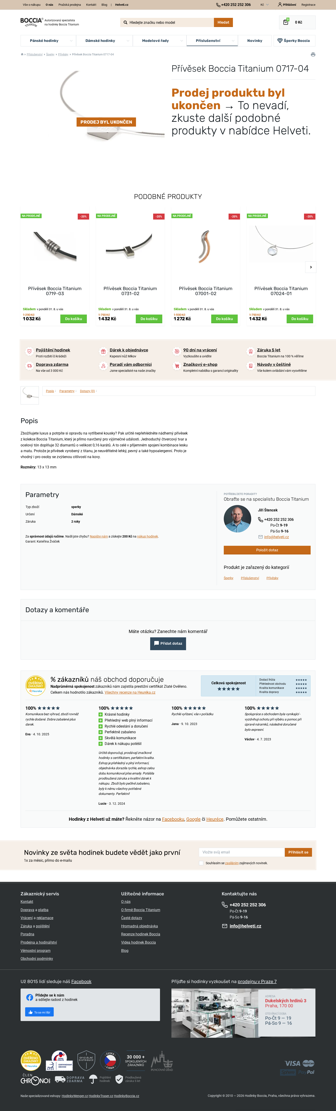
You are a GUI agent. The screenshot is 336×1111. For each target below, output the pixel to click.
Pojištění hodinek (53, 350)
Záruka (26, 926)
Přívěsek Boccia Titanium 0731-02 (130, 291)
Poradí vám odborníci (131, 364)
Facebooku (173, 819)
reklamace (45, 918)
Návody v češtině (274, 364)
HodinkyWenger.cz (75, 1096)
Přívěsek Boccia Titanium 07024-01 (281, 291)
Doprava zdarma (52, 364)
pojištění (43, 926)
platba (43, 910)
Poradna (27, 934)
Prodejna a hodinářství (39, 942)
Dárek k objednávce (129, 350)
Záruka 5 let (268, 350)
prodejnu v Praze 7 (257, 981)
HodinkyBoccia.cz (126, 1096)
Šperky (50, 54)
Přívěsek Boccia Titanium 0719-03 (55, 291)
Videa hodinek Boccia (138, 942)
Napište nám (99, 536)
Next (311, 267)
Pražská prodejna (70, 4)
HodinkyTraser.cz (101, 1096)
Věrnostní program (36, 950)
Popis (51, 391)
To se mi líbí (42, 1012)
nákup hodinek (147, 536)
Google (193, 819)
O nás (126, 901)
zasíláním (232, 863)
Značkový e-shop (200, 364)
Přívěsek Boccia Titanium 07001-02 (205, 291)
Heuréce (215, 819)
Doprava (27, 910)
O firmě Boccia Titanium (140, 910)
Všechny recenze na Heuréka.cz (130, 692)
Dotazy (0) (88, 391)
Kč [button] (263, 4)
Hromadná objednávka (139, 926)
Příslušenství (35, 54)
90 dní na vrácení (200, 350)
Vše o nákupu (31, 4)
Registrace (308, 4)
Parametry (68, 391)
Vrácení (27, 918)
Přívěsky (63, 54)
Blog (104, 4)
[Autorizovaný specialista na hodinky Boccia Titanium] (32, 22)
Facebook (81, 981)
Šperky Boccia (297, 40)
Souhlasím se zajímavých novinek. (237, 863)
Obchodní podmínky (37, 958)
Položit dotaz (267, 550)
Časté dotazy (131, 918)
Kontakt (91, 4)
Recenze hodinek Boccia (140, 934)
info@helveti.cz (276, 537)
